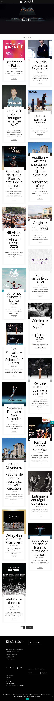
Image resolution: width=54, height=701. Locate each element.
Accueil (24, 37)
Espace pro (9, 681)
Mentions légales (10, 683)
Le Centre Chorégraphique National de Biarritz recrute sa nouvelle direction (14, 476)
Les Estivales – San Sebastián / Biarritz (14, 356)
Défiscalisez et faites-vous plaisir (14, 538)
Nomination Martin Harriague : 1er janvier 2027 (14, 118)
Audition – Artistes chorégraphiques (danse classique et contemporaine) (40, 172)
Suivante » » (29, 627)
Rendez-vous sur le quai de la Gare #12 (40, 388)
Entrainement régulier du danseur (40, 499)
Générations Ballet (13, 64)
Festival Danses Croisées (40, 446)
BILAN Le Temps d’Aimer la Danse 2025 (14, 240)
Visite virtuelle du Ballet (40, 278)
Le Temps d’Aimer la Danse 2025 (14, 298)
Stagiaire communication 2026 (40, 226)
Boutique (8, 679)
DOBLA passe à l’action (40, 119)
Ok (27, 698)
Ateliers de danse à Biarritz (14, 602)
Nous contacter (10, 675)
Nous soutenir (9, 677)
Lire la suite (14, 78)
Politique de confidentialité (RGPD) (15, 685)
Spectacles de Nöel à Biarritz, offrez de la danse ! (13, 179)
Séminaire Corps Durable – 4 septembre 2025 (40, 329)
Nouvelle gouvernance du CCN (40, 65)
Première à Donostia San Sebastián (14, 413)
